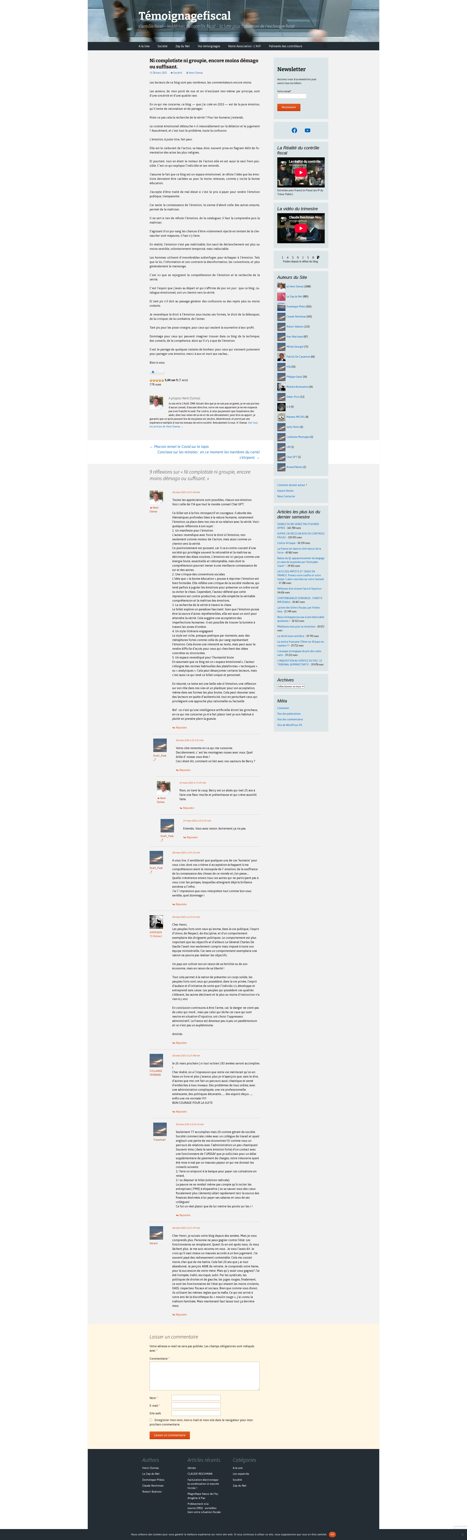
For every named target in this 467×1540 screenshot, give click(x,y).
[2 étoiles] (154, 380)
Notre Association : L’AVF (244, 46)
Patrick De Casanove (298, 356)
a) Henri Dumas (295, 286)
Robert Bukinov (295, 326)
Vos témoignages (209, 46)
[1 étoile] (151, 380)
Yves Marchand (294, 336)
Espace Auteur (285, 490)
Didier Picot (293, 396)
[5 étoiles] (162, 380)
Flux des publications (289, 713)
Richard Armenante (297, 386)
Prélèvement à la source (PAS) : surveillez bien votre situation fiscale (204, 1508)
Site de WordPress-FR (289, 725)
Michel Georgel (295, 346)
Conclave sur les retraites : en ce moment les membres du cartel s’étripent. (208, 455)
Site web (155, 1413)
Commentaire (160, 1358)
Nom (154, 1398)
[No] (462, 1534)
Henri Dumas (196, 72)
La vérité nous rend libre (290, 636)
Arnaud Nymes (294, 467)
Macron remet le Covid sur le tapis (179, 446)
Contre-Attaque (286, 543)
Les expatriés (241, 1473)
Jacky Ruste (293, 426)
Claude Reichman (296, 316)
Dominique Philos (296, 306)
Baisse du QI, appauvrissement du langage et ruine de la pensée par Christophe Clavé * (301, 562)
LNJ (288, 446)
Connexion (283, 708)
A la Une (144, 46)
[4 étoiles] (159, 380)
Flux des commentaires (290, 719)
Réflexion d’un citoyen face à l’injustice (299, 588)
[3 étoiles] (156, 380)
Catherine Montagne (298, 436)
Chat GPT (291, 457)
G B (288, 406)
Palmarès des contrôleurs (285, 46)
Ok (332, 1534)
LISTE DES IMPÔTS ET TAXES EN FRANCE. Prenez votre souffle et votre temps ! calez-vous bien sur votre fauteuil (300, 575)
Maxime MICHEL (295, 416)
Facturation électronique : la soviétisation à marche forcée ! (203, 1483)
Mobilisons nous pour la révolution (296, 626)
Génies (192, 1467)
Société (162, 46)
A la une (238, 1467)
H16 (288, 366)
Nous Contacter (286, 496)
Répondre (181, 727)
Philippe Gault (294, 376)
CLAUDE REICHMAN (200, 1473)
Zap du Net (182, 46)
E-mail (155, 1405)
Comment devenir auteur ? (292, 485)
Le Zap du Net (294, 296)
